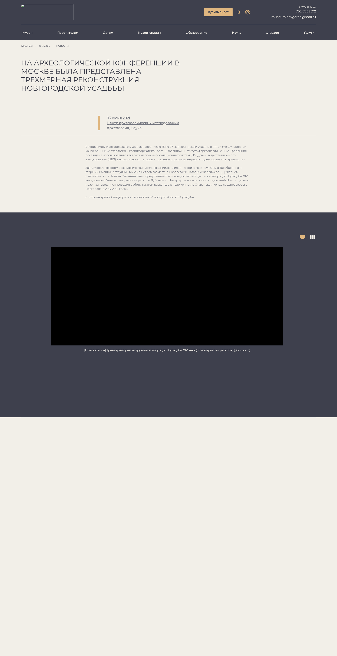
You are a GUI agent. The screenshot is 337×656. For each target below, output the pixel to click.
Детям (108, 32)
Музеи (27, 32)
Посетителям (67, 32)
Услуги (309, 32)
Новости (62, 46)
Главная (27, 46)
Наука (236, 32)
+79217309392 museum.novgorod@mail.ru (293, 14)
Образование (196, 32)
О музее (272, 32)
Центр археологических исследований (143, 123)
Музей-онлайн (149, 32)
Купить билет (218, 12)
